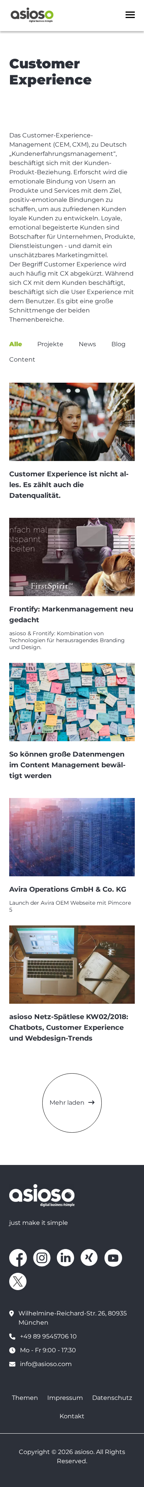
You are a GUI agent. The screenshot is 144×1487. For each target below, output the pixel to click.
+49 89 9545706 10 (48, 1336)
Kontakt (72, 1416)
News (87, 344)
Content (22, 359)
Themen (25, 1397)
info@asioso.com (46, 1364)
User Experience (96, 292)
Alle (15, 344)
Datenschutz (112, 1397)
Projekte (50, 344)
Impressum (65, 1397)
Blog (118, 344)
